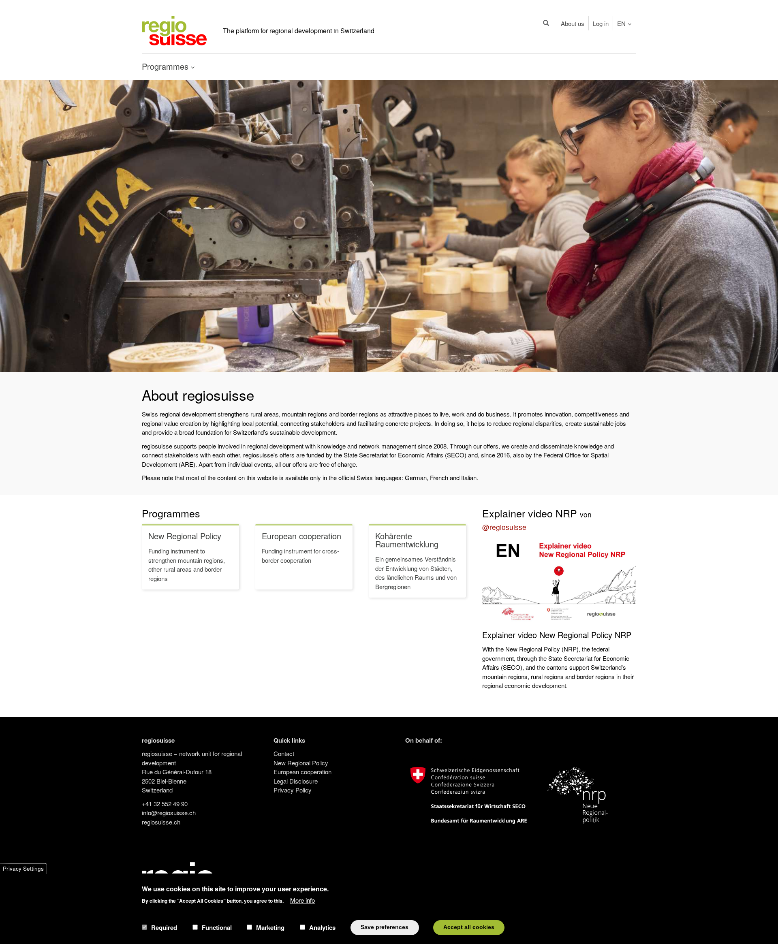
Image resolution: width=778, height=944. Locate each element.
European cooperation (302, 771)
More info (302, 899)
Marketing (270, 927)
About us (572, 23)
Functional (217, 927)
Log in (601, 23)
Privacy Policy (293, 790)
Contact (284, 753)
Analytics (322, 927)
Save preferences (384, 927)
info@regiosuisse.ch (169, 812)
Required (164, 927)
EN (621, 23)
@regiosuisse (504, 527)
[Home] (174, 30)
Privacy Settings (23, 868)
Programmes (171, 513)
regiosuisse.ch (161, 822)
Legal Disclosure (296, 781)
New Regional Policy (301, 762)
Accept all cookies (468, 927)
